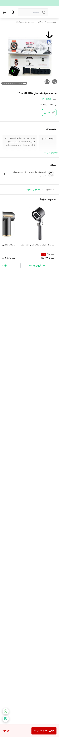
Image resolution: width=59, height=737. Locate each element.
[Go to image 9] (8, 83)
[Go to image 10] (6, 83)
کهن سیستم (52, 21)
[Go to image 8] (10, 83)
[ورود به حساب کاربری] (12, 12)
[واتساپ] (6, 711)
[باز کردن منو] (53, 12)
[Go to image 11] (4, 83)
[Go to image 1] (24, 83)
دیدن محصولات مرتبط (44, 730)
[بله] (6, 719)
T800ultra (46, 99)
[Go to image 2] (21, 83)
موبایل (40, 21)
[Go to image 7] (12, 83)
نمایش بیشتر (53, 152)
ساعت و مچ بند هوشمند (25, 21)
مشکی (48, 112)
